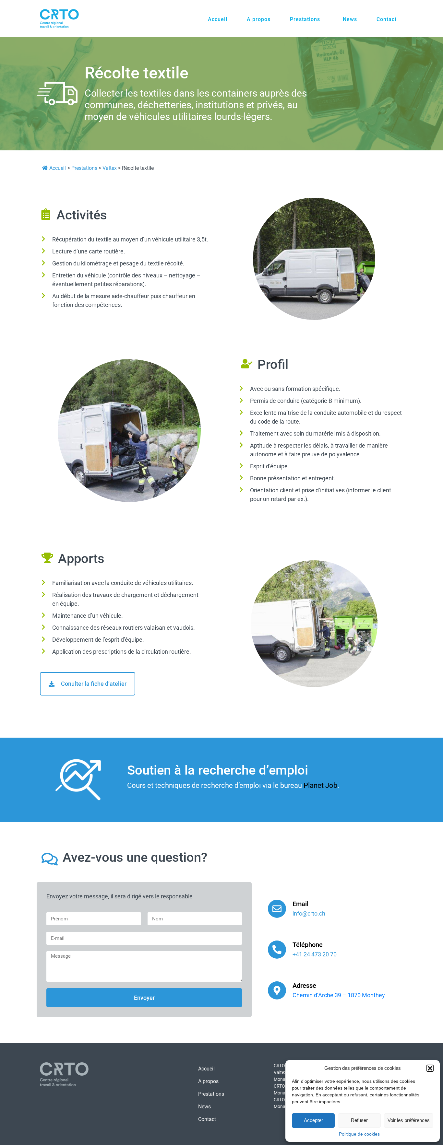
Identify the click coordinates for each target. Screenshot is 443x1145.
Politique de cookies (359, 1134)
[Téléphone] (277, 950)
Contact (387, 19)
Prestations (305, 19)
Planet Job (320, 785)
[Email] (277, 909)
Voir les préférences (409, 1120)
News (350, 19)
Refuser (359, 1120)
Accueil (217, 19)
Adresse (304, 985)
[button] (430, 1068)
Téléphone (308, 945)
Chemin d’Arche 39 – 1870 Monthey (339, 995)
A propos (258, 19)
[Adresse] (277, 990)
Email (300, 904)
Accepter (313, 1120)
